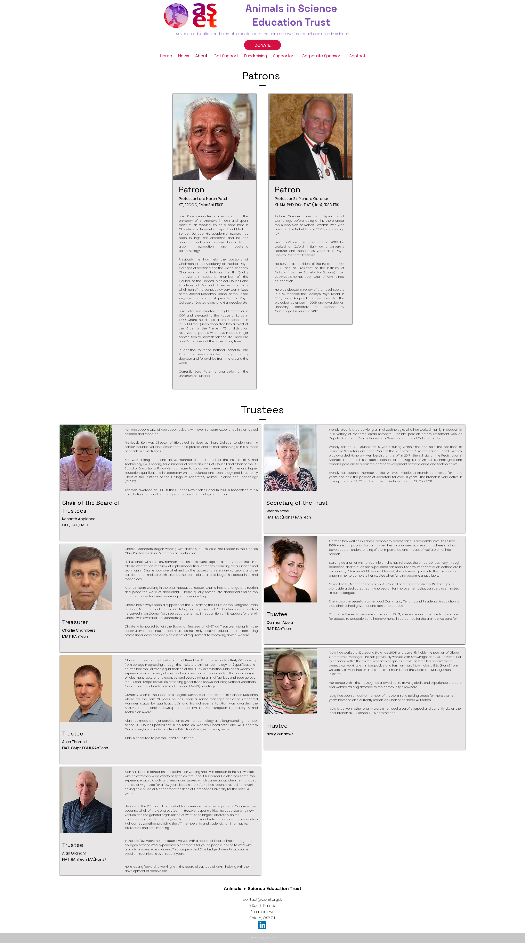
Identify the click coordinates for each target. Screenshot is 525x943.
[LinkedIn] (262, 925)
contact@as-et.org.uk (262, 899)
